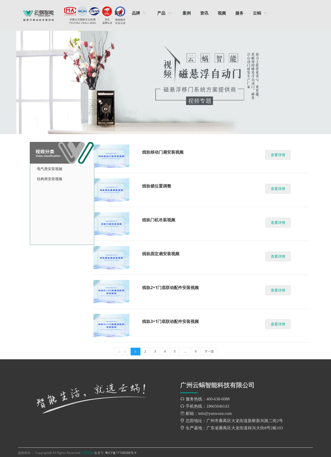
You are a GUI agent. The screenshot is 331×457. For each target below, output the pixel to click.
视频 (222, 13)
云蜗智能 (87, 453)
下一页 (209, 351)
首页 (118, 13)
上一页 (122, 351)
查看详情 (278, 154)
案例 (187, 13)
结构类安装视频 (49, 178)
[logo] (38, 15)
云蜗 (257, 13)
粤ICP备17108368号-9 (120, 453)
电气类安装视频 (49, 168)
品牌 (136, 13)
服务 (239, 13)
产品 (161, 13)
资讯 (204, 13)
